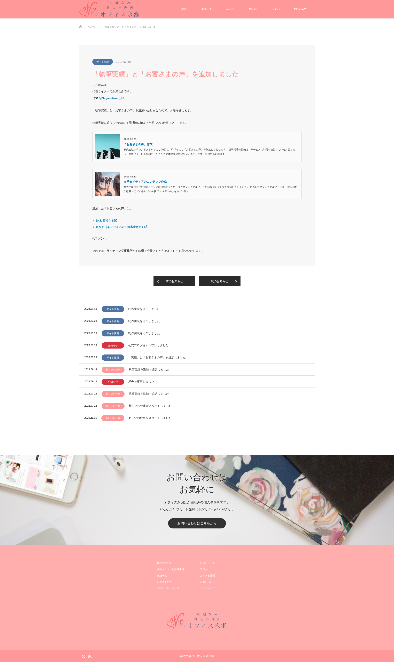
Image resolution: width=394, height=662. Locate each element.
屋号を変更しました (141, 381)
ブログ (203, 569)
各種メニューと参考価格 (170, 569)
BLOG (276, 9)
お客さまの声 (164, 582)
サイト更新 (102, 61)
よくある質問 (207, 575)
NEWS (253, 9)
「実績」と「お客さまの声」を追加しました (157, 357)
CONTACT (301, 9)
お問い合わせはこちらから (197, 523)
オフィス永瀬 (205, 655)
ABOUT (206, 9)
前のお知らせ (174, 281)
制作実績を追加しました (144, 309)
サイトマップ (207, 588)
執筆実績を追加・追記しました (149, 369)
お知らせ (113, 345)
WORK (230, 9)
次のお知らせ (219, 281)
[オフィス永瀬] (197, 620)
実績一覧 (162, 575)
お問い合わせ (207, 582)
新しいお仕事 (113, 369)
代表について (164, 562)
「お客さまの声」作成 (138, 144)
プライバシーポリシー (169, 588)
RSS (89, 656)
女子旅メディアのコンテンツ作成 (145, 181)
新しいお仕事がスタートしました (150, 405)
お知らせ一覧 (207, 562)
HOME (183, 9)
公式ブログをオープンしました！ (149, 345)
